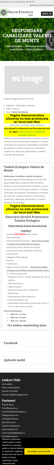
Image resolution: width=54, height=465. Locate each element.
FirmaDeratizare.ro (10, 436)
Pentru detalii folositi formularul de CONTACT (27, 228)
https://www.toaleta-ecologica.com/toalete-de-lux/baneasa (28, 242)
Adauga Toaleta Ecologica (42, 5)
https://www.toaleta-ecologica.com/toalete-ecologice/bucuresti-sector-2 (28, 270)
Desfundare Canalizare (36, 46)
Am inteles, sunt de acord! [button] (39, 451)
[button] (47, 14)
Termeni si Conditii (10, 391)
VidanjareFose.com (10, 415)
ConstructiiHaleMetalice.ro (13, 433)
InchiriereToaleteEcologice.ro (14, 411)
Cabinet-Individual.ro (11, 426)
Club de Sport (8, 404)
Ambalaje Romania (10, 419)
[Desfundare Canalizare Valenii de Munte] (27, 80)
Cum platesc (7, 384)
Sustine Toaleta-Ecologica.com (15, 394)
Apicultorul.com (9, 422)
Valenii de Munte (34, 49)
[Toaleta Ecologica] (16, 12)
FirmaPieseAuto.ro (10, 408)
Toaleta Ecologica (14, 46)
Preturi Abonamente (10, 387)
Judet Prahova (16, 49)
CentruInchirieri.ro (10, 429)
